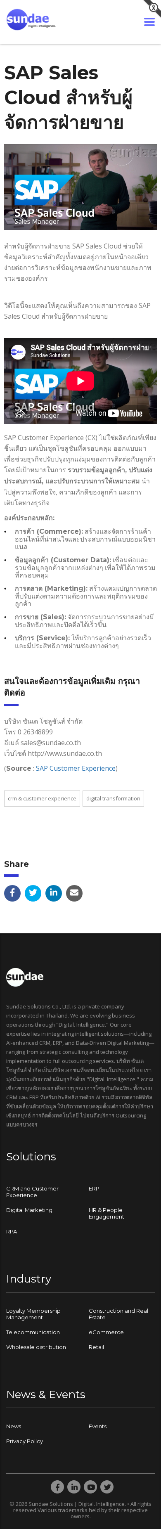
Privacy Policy (24, 1441)
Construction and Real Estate (118, 1314)
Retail (96, 1347)
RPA (11, 1231)
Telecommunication (33, 1332)
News (13, 1426)
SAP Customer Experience (76, 768)
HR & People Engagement (106, 1213)
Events (98, 1426)
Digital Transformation (113, 798)
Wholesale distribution (36, 1347)
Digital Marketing (29, 1210)
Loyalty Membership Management (33, 1314)
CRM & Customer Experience (42, 798)
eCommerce (106, 1332)
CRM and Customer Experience (32, 1191)
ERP (94, 1188)
